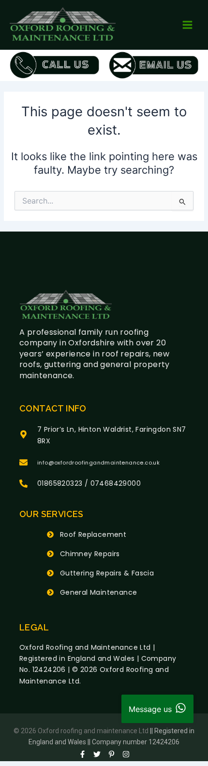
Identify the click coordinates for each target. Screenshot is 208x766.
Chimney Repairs (90, 554)
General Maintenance (98, 592)
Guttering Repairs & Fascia (107, 573)
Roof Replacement (93, 534)
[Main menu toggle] (187, 25)
